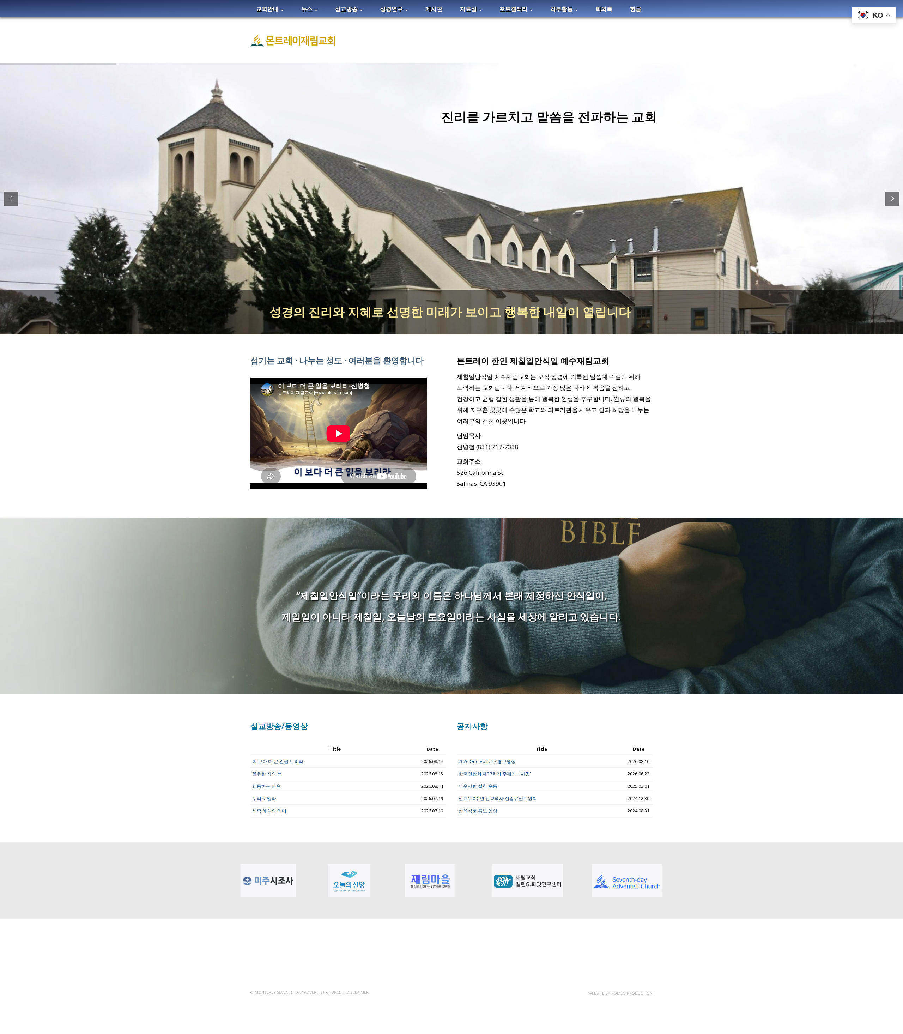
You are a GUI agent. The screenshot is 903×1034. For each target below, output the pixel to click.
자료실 (469, 9)
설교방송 (347, 9)
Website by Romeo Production (620, 993)
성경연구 (392, 9)
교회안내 (268, 9)
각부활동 (562, 9)
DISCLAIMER (357, 992)
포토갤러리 (514, 9)
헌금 (635, 9)
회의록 (603, 9)
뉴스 (307, 9)
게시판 (433, 9)
